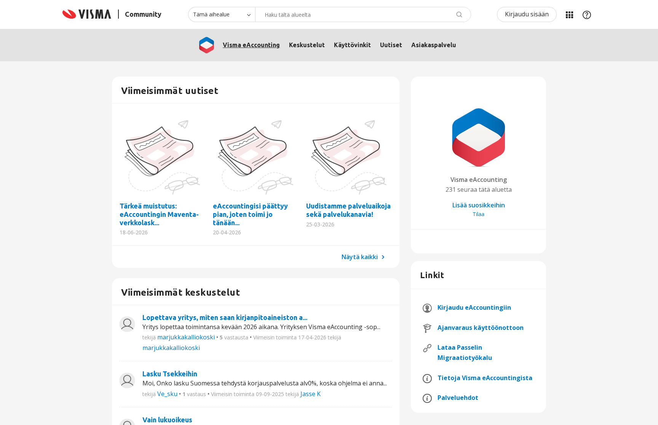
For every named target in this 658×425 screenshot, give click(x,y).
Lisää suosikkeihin (478, 205)
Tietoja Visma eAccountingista (485, 378)
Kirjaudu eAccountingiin (474, 307)
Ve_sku (167, 394)
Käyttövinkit (352, 44)
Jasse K (310, 394)
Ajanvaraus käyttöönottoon (481, 327)
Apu (587, 14)
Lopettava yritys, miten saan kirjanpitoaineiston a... (224, 317)
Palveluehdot (458, 397)
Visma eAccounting (251, 44)
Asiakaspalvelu (433, 44)
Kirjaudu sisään (527, 14)
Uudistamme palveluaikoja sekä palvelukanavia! (349, 155)
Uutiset (391, 44)
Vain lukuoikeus (167, 419)
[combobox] (363, 14)
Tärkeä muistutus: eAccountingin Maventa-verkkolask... (162, 155)
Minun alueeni (569, 14)
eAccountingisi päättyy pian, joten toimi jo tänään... (256, 155)
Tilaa (478, 214)
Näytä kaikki (360, 256)
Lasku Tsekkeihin (169, 373)
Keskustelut (307, 44)
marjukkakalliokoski (186, 337)
